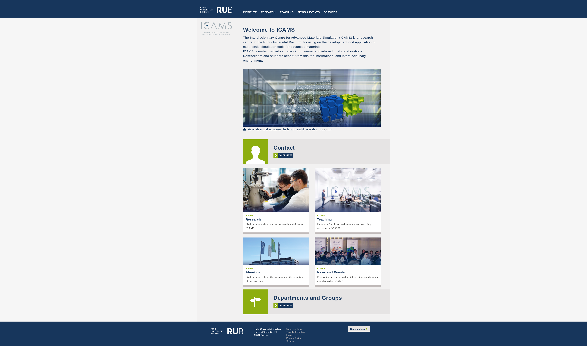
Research (268, 12)
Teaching (287, 12)
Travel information (295, 332)
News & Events (309, 12)
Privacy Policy (293, 338)
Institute (250, 12)
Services (330, 12)
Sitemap (290, 341)
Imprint (290, 335)
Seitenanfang (357, 329)
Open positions (294, 329)
